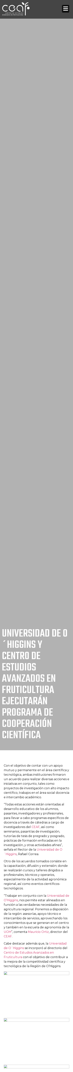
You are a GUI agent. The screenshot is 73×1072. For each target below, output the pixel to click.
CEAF (36, 827)
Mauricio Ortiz (38, 932)
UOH (7, 932)
